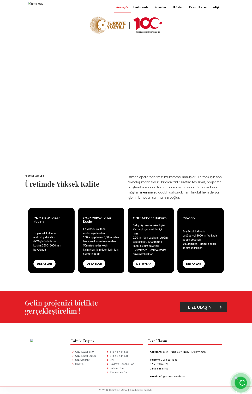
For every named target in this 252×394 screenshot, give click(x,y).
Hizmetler (159, 7)
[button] (160, 7)
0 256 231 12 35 (169, 360)
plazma (98, 237)
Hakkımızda (140, 7)
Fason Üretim (198, 7)
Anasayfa (122, 7)
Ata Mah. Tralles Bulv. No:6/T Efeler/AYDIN (182, 352)
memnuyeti (148, 192)
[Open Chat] (241, 383)
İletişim (216, 7)
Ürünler (177, 7)
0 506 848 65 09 (159, 369)
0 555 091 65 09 (159, 364)
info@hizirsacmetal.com (172, 377)
